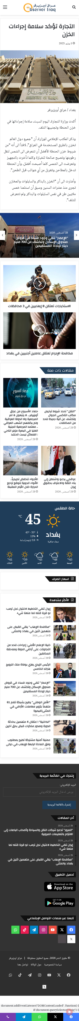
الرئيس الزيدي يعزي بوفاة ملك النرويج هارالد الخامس (28, 667)
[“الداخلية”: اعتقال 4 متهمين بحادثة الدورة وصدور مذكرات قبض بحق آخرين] (64, 727)
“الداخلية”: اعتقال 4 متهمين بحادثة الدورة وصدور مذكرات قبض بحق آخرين (27, 724)
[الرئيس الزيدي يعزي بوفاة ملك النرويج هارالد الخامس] (64, 670)
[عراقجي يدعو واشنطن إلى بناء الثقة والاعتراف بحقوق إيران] (58, 460)
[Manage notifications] (69, 1012)
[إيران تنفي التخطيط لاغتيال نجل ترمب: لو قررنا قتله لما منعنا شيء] (64, 614)
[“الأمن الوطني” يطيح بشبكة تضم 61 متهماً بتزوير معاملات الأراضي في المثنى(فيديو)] (64, 708)
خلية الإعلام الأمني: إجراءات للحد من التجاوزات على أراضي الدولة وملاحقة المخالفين (28, 649)
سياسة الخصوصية (53, 965)
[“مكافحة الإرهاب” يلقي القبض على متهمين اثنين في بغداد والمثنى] (64, 632)
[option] (39, 235)
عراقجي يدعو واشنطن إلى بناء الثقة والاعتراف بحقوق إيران (59, 483)
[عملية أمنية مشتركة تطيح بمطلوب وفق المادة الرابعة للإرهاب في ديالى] (64, 745)
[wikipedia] (62, 939)
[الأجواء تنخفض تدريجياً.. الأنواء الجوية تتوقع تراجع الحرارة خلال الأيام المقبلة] (20, 460)
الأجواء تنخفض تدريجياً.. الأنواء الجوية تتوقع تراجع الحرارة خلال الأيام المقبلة (22, 483)
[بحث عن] (74, 9)
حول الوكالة (36, 965)
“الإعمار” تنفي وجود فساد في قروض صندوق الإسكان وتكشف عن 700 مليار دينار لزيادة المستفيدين (27, 687)
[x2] (71, 939)
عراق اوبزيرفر (15, 958)
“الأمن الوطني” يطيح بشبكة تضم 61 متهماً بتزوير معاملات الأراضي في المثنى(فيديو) (28, 707)
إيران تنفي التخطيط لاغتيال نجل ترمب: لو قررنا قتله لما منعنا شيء (28, 611)
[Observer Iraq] (39, 7)
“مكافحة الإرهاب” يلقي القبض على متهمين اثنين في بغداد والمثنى (28, 629)
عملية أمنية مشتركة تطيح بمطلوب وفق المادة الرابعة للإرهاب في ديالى (28, 742)
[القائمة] (5, 9)
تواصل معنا (22, 965)
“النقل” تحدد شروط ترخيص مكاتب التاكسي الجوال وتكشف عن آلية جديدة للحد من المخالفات (59, 417)
